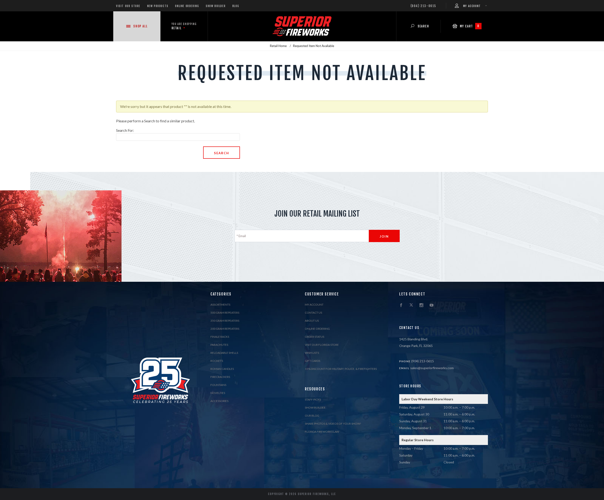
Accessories (219, 401)
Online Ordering (187, 6)
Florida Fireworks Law (322, 431)
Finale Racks (219, 336)
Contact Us (313, 312)
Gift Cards (312, 361)
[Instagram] (421, 305)
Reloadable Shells (224, 353)
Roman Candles (222, 369)
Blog (235, 6)
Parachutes (219, 344)
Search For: (125, 130)
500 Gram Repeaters (224, 312)
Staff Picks (313, 399)
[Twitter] (411, 305)
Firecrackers (220, 377)
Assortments (220, 304)
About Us (312, 320)
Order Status (314, 336)
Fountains (218, 385)
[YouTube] (431, 305)
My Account (314, 304)
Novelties (217, 393)
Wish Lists (312, 353)
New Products (157, 6)
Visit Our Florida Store (322, 344)
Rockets (216, 361)
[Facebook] (401, 305)
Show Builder (216, 6)
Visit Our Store (128, 6)
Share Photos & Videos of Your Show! (333, 423)
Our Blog (312, 415)
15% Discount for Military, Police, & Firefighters (341, 369)
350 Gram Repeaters (224, 320)
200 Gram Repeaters (224, 328)
